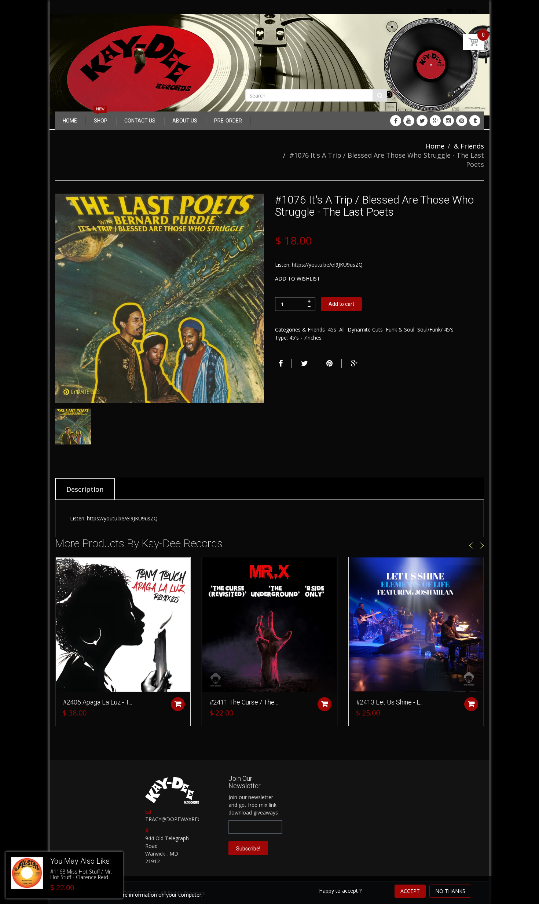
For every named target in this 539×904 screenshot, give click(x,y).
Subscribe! (248, 849)
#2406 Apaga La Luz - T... (97, 702)
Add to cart (341, 304)
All (342, 329)
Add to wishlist (297, 278)
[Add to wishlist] (60, 566)
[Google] (435, 120)
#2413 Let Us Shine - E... (389, 702)
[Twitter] (422, 120)
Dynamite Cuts (365, 329)
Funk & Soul (400, 329)
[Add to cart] (178, 704)
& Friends (469, 146)
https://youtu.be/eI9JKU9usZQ (327, 264)
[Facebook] (395, 120)
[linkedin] (408, 120)
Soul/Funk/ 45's (435, 329)
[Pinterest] (461, 120)
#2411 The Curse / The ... (244, 702)
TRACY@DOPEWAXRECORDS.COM (186, 819)
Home (435, 146)
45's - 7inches (305, 337)
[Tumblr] (474, 120)
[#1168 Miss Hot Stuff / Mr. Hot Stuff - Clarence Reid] (27, 873)
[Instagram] (448, 120)
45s (332, 329)
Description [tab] (84, 489)
